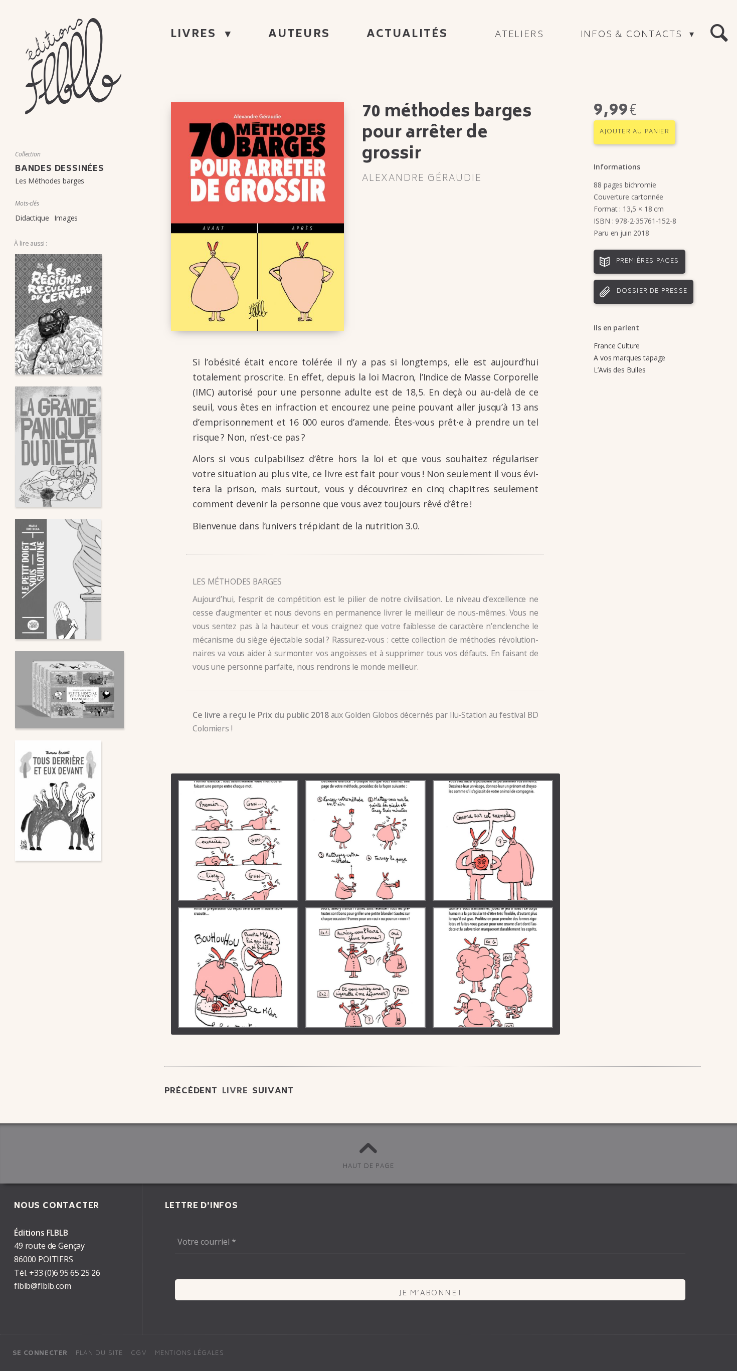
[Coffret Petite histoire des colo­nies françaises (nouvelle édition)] (69, 689)
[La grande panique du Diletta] (69, 446)
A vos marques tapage (629, 357)
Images (66, 218)
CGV (139, 1353)
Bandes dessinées (59, 169)
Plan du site (99, 1353)
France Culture (617, 345)
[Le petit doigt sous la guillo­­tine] (69, 579)
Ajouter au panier (634, 132)
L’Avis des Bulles (619, 369)
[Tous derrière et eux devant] (69, 800)
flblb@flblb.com (42, 1285)
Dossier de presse (652, 291)
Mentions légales (189, 1353)
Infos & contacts (633, 35)
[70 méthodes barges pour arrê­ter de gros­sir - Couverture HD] (257, 216)
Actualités (407, 35)
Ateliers (519, 35)
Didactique (32, 218)
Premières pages (647, 261)
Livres (195, 35)
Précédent (191, 1091)
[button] (719, 33)
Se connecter (40, 1353)
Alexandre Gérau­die (421, 179)
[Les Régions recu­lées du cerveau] (69, 314)
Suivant (273, 1091)
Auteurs (299, 35)
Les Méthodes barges (49, 180)
